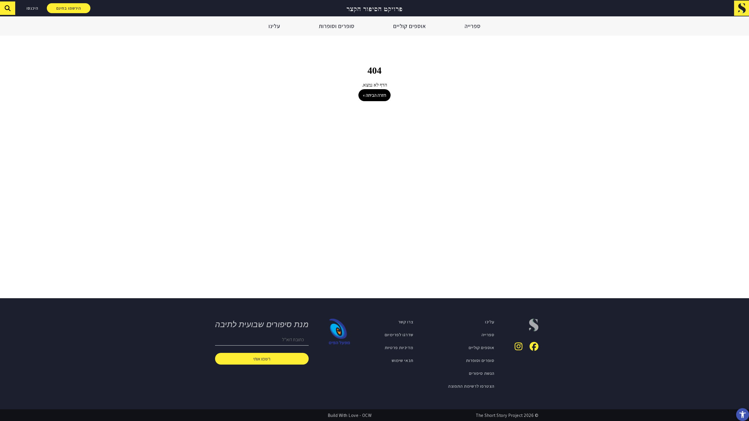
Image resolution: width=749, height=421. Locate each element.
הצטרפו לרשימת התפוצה (471, 386)
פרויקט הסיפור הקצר (374, 8)
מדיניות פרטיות (399, 347)
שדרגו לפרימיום (399, 334)
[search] (7, 8)
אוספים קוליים (409, 26)
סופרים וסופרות (337, 26)
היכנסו (32, 8)
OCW (367, 415)
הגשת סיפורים (481, 373)
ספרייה (473, 26)
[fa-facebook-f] (534, 346)
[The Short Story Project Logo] (741, 8)
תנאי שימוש (402, 360)
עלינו (274, 26)
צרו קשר (405, 322)
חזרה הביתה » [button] (374, 95)
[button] (742, 414)
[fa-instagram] (519, 346)
